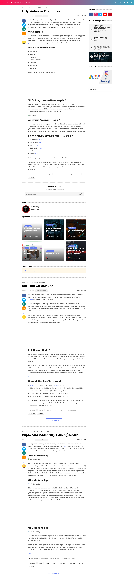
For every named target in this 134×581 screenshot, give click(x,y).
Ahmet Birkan (34, 385)
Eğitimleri (56, 385)
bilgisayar (41, 174)
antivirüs (32, 174)
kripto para (62, 563)
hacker (41, 410)
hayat (49, 410)
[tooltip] (24, 21)
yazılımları (31, 43)
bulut (40, 563)
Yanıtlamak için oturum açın (34, 271)
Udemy (30, 299)
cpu (47, 563)
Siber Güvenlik (28, 226)
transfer (65, 446)
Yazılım (26, 247)
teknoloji (69, 174)
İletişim (28, 2)
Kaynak (30, 554)
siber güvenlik (59, 174)
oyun (49, 174)
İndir (40, 140)
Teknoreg (9, 2)
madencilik (72, 563)
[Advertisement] (57, 86)
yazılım (32, 177)
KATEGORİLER (18, 2)
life (56, 410)
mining (81, 563)
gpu (54, 563)
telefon (78, 174)
